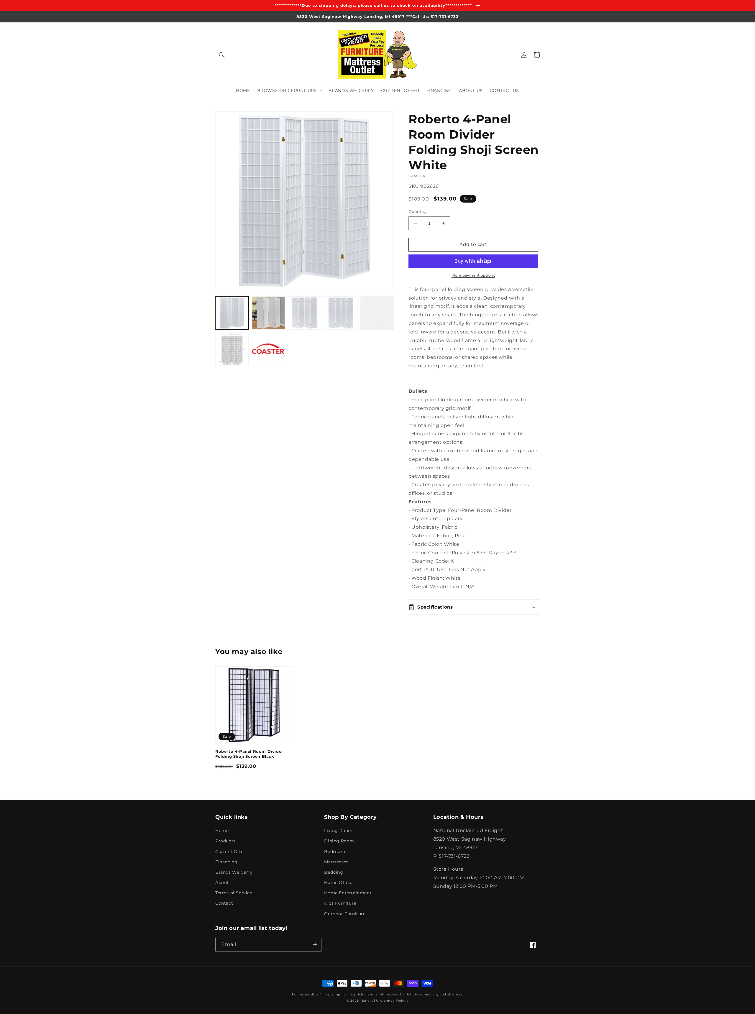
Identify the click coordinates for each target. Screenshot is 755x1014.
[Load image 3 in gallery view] (304, 313)
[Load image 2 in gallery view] (268, 313)
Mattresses (336, 862)
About (222, 882)
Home (222, 830)
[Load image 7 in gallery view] (268, 349)
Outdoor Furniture (344, 913)
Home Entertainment (348, 892)
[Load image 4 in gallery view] (340, 313)
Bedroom (334, 851)
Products (225, 841)
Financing (226, 862)
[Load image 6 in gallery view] (232, 349)
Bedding (333, 872)
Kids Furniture (340, 903)
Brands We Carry (234, 872)
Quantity (417, 211)
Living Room (338, 830)
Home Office (338, 882)
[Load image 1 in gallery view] (232, 313)
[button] (221, 54)
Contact (224, 903)
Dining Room (339, 841)
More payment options (473, 275)
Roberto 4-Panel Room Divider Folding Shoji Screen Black (249, 754)
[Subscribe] (314, 944)
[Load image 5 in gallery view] (377, 313)
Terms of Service (233, 892)
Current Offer (230, 851)
